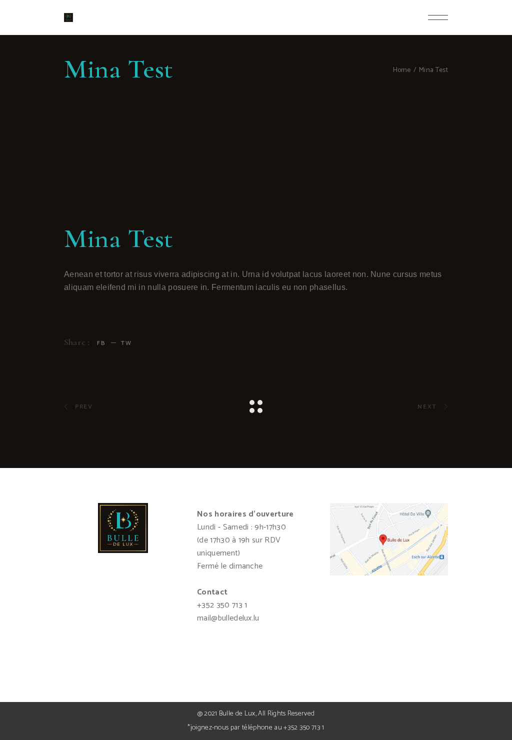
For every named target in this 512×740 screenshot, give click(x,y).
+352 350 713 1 (304, 728)
